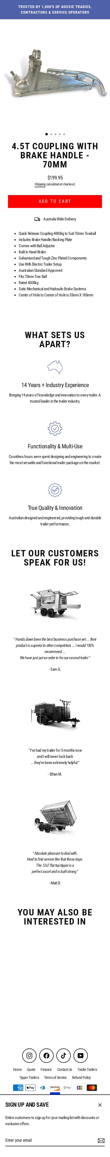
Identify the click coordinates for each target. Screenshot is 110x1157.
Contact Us (64, 1069)
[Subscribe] (100, 1140)
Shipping (40, 184)
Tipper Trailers (29, 1077)
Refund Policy (81, 1077)
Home (17, 1069)
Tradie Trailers (87, 1069)
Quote (31, 1069)
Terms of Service (55, 1077)
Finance (46, 1069)
